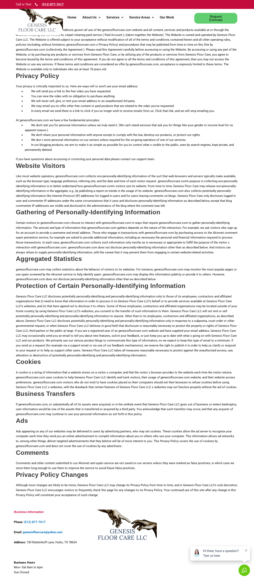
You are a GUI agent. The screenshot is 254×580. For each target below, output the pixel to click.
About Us (89, 17)
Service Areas (139, 17)
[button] (91, 17)
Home (71, 17)
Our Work (167, 17)
